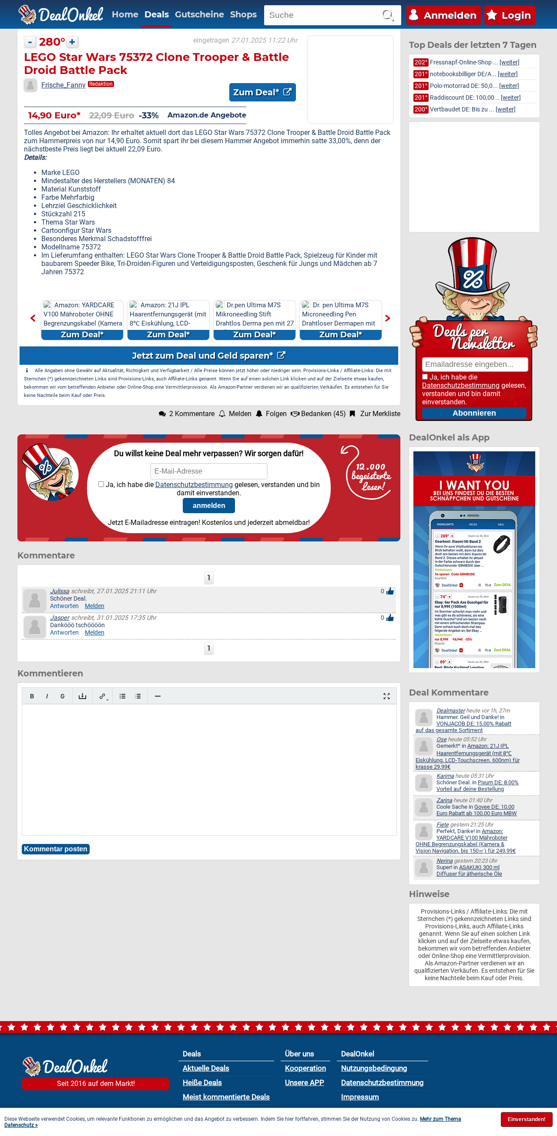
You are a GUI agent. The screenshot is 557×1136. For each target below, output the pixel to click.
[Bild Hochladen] (82, 696)
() (323, 414)
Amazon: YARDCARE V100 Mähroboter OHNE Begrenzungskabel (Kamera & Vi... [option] (83, 320)
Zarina (444, 800)
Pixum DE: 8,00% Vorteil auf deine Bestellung (477, 785)
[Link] (102, 696)
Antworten (64, 606)
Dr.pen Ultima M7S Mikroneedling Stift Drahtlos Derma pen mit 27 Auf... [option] (255, 320)
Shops (243, 14)
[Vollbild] (386, 696)
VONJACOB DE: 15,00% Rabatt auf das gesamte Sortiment (463, 726)
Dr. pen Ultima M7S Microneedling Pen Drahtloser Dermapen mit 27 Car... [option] (338, 320)
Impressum (360, 1096)
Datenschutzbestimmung (194, 485)
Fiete (442, 824)
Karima (445, 776)
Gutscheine (199, 14)
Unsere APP (304, 1082)
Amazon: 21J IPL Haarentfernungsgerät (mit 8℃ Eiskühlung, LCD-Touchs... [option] (168, 320)
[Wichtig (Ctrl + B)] (32, 696)
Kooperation (305, 1068)
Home (125, 14)
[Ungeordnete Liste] (122, 696)
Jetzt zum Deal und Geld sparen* (203, 355)
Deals (156, 14)
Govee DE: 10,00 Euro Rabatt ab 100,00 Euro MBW (476, 810)
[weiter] (510, 62)
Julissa (59, 591)
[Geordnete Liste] (137, 696)
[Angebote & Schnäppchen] (60, 15)
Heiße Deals (202, 1082)
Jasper (59, 618)
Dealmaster (450, 710)
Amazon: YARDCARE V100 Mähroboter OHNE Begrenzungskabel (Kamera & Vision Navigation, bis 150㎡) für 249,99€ (466, 841)
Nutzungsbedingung (374, 1068)
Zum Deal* (257, 92)
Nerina (444, 860)
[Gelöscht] (62, 696)
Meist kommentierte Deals (226, 1096)
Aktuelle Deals (206, 1068)
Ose (441, 739)
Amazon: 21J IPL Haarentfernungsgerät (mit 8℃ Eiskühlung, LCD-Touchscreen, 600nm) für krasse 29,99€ (468, 756)
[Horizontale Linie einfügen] (157, 696)
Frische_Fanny (63, 85)
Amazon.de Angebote (207, 115)
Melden (94, 606)
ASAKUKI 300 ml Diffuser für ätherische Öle (469, 870)
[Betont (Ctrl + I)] (47, 696)
